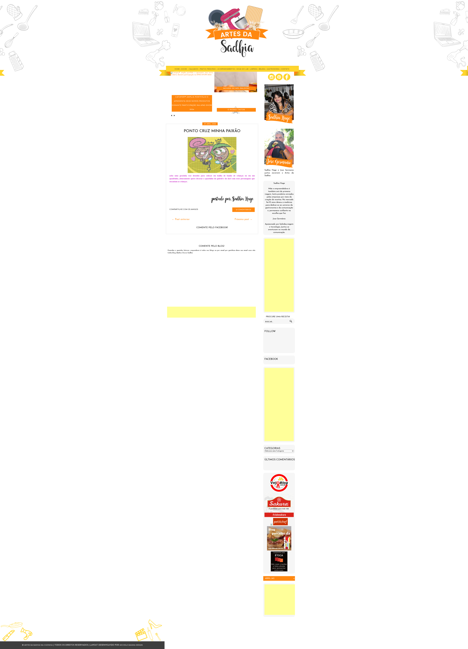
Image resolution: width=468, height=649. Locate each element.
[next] (174, 116)
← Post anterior (181, 219)
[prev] (172, 116)
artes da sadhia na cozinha (38, 645)
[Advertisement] (211, 312)
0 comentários (243, 210)
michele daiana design (131, 645)
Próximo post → (243, 219)
